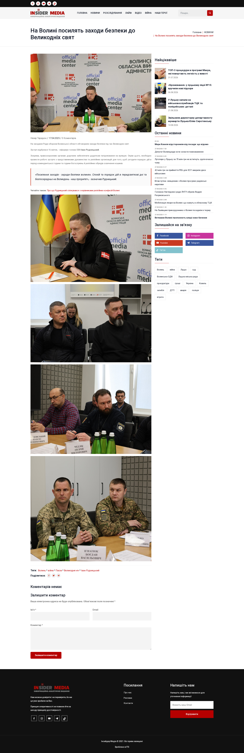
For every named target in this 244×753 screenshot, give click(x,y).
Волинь (42, 570)
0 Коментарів (69, 138)
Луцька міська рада (188, 276)
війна (51, 570)
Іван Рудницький (90, 570)
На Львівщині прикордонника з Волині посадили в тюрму (183, 210)
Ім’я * (33, 609)
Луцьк (184, 269)
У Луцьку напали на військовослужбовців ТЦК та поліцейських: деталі (185, 103)
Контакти (128, 703)
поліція (195, 290)
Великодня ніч (71, 570)
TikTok (162, 250)
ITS (127, 747)
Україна (189, 283)
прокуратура (163, 283)
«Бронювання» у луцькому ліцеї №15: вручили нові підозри (190, 87)
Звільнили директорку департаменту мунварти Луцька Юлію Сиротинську (190, 119)
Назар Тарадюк (38, 138)
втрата (160, 297)
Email (95, 609)
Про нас (128, 692)
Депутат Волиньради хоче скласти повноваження (179, 152)
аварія (183, 290)
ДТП (172, 290)
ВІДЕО (138, 13)
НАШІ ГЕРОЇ (161, 13)
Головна (82, 13)
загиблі (160, 290)
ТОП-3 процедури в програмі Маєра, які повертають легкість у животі (189, 72)
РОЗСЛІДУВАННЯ (112, 13)
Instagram (195, 236)
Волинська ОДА (165, 276)
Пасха (59, 570)
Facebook (164, 236)
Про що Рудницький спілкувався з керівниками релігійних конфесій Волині (83, 190)
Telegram (195, 243)
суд (194, 269)
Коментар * (36, 625)
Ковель (202, 283)
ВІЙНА (148, 13)
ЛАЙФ (128, 13)
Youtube (164, 243)
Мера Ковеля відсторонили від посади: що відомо (181, 144)
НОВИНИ (95, 13)
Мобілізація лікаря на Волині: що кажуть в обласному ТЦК (183, 202)
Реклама (128, 698)
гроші (177, 283)
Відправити (192, 714)
